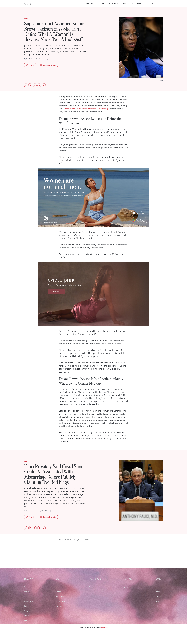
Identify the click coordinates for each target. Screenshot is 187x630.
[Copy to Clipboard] (44, 85)
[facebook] (25, 85)
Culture (26, 615)
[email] (39, 85)
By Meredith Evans (29, 511)
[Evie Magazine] (28, 3)
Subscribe (104, 627)
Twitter (158, 601)
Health (26, 587)
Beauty (26, 592)
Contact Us (59, 592)
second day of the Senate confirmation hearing (85, 108)
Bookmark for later (49, 65)
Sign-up (125, 587)
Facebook (159, 592)
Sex (25, 606)
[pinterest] (35, 85)
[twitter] (30, 85)
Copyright (58, 606)
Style (26, 596)
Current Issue (93, 587)
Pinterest (159, 596)
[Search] (161, 3)
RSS (157, 606)
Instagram (159, 587)
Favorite (32, 65)
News (26, 620)
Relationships (28, 601)
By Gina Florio (28, 59)
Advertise (58, 587)
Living (26, 611)
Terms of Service (61, 601)
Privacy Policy (60, 596)
